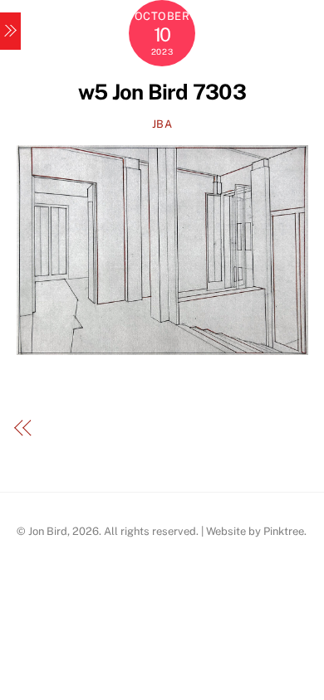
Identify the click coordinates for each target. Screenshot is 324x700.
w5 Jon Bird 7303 (162, 92)
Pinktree (283, 531)
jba (162, 124)
